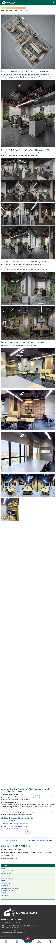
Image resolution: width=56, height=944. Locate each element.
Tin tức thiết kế (4, 895)
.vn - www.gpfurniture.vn (20, 932)
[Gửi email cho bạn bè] (29, 832)
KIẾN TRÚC (3, 880)
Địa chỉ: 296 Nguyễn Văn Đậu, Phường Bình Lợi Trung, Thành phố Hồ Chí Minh (18, 925)
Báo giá (3, 868)
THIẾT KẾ (35, 837)
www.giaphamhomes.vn (12, 823)
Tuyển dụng (3, 898)
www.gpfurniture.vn (24, 823)
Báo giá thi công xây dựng (6, 873)
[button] (54, 2)
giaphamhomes (11, 932)
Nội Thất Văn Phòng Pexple (10, 840)
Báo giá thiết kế (4, 875)
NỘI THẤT (3, 885)
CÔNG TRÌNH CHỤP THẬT (17, 837)
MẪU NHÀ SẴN (4, 883)
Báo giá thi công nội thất (6, 871)
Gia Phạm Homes (16, 829)
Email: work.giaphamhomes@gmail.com (10, 930)
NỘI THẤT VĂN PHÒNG (28, 837)
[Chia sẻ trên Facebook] (27, 832)
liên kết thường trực (45, 837)
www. (7, 932)
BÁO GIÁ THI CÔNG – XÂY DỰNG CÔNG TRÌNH (41, 840)
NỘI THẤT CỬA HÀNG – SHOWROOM (9, 888)
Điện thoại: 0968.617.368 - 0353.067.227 (11, 927)
